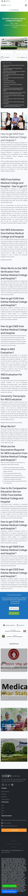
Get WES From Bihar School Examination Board (11, 666)
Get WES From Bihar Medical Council (14, 695)
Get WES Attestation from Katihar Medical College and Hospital (12, 69)
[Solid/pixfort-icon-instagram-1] (2, 785)
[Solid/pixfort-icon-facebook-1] (12, 785)
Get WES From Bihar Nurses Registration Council (11, 725)
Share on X (21, 625)
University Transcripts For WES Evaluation (13, 84)
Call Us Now (15, 608)
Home (11, 23)
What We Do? (7, 86)
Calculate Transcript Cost (9, 891)
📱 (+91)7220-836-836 (14, 601)
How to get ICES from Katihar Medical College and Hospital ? (13, 102)
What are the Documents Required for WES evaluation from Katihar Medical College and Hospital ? (13, 89)
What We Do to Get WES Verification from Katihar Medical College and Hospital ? (14, 72)
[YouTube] (4, 1)
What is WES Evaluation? (9, 80)
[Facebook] (2, 1)
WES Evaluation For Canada (9, 82)
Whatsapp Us (15, 613)
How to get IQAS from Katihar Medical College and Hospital (13, 78)
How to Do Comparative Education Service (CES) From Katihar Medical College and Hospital (14, 93)
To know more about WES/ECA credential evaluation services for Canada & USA (14, 105)
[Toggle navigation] (26, 5)
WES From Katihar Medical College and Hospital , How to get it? (14, 66)
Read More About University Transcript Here (11, 422)
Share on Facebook (10, 625)
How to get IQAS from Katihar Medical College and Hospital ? (13, 99)
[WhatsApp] (9, 1)
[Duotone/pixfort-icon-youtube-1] (9, 785)
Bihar (16, 23)
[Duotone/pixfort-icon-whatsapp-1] (6, 785)
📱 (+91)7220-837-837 (14, 603)
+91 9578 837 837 (15, 10)
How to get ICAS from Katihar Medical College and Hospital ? (13, 75)
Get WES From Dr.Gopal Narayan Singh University (12, 756)
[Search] (25, 1)
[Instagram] (7, 1)
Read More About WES (6, 260)
